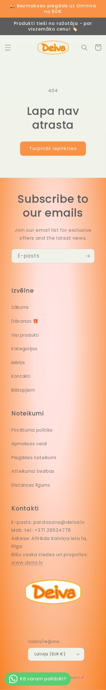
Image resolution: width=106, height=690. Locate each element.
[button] (7, 47)
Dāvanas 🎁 (24, 321)
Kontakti (20, 376)
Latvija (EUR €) (50, 654)
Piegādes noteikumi (33, 458)
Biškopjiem (23, 390)
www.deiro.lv (27, 562)
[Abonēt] (87, 256)
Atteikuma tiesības (33, 471)
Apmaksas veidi (29, 444)
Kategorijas (24, 349)
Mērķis (18, 363)
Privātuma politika (32, 430)
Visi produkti (25, 335)
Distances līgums (30, 485)
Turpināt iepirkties (53, 148)
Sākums (20, 307)
